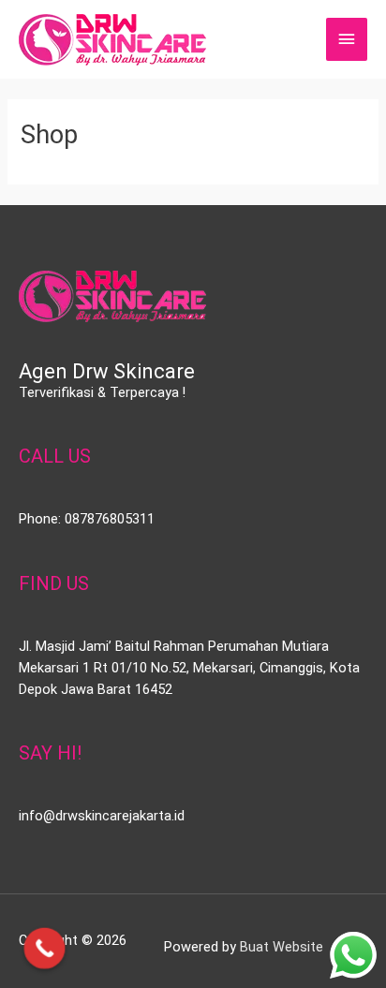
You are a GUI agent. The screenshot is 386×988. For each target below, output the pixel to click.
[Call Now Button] (45, 948)
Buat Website (281, 946)
